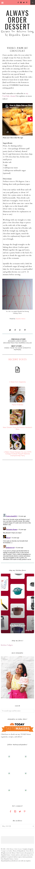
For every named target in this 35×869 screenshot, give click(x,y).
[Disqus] (17, 487)
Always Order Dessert (17, 19)
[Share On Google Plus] (20, 330)
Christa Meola (30, 851)
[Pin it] (25, 330)
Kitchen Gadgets (7, 645)
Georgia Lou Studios (6, 851)
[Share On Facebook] (15, 330)
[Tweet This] (10, 330)
